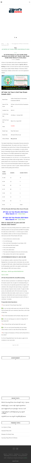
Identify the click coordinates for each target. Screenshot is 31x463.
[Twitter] (16, 37)
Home (2, 43)
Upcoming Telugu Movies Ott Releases (9, 437)
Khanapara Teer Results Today (7, 434)
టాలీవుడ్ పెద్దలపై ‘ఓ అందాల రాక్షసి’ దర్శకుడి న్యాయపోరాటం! (13, 405)
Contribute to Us (17, 454)
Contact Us (10, 454)
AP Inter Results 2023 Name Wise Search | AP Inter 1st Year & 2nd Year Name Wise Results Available (15, 56)
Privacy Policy (25, 454)
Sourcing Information (22, 455)
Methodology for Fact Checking (10, 455)
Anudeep (18, 59)
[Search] (29, 2)
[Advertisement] (15, 25)
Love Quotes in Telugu (6, 427)
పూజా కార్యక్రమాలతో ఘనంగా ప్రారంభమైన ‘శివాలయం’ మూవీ (13, 408)
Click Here (21, 214)
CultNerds (25, 457)
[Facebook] (14, 37)
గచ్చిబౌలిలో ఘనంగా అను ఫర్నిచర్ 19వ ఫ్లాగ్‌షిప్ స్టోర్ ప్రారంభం (13, 416)
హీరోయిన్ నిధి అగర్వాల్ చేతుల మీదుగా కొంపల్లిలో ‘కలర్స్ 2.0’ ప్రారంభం (15, 402)
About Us (5, 454)
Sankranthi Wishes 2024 (6, 430)
